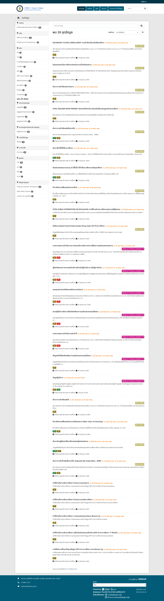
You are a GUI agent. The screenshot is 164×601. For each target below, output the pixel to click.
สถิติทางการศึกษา (140, 46)
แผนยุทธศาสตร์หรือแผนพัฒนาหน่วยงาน (68, 289)
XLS (54, 138)
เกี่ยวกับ (104, 8)
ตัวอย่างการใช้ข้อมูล (116, 8)
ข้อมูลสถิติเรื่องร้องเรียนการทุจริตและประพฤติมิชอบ (72, 355)
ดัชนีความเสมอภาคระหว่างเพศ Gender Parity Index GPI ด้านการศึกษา (79, 226)
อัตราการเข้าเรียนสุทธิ (61, 399)
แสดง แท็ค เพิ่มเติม (22, 99)
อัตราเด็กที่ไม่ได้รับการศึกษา (63, 148)
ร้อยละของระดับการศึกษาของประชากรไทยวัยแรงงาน (72, 64)
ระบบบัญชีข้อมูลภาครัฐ (114, 595)
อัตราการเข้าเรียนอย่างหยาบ (63, 86)
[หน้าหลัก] (18, 17)
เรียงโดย (111, 32)
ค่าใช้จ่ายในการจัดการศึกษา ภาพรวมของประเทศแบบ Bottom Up (77, 516)
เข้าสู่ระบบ (143, 2)
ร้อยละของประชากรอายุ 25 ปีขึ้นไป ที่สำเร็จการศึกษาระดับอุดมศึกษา (78, 167)
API (68, 569)
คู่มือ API (74, 569)
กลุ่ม (96, 8)
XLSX (54, 451)
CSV (54, 55)
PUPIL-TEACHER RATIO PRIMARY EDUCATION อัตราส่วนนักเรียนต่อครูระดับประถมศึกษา (86, 108)
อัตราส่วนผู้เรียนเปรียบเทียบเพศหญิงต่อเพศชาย (71, 441)
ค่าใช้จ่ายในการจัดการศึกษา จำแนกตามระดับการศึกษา (73, 499)
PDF (58, 257)
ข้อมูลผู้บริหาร (58, 377)
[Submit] (145, 9)
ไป (142, 32)
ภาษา (95, 582)
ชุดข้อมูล (81, 8)
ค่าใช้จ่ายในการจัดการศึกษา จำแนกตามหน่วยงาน (71, 483)
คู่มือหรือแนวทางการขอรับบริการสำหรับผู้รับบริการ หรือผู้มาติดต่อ (77, 267)
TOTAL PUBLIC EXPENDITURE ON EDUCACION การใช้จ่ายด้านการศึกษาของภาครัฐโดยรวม (87, 209)
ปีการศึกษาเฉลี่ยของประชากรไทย (65, 187)
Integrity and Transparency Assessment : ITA (133, 249)
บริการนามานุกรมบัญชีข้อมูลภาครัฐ (118, 597)
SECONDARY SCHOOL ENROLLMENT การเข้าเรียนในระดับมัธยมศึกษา (79, 42)
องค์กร (90, 8)
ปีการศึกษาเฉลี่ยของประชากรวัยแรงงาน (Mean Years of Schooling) (78, 421)
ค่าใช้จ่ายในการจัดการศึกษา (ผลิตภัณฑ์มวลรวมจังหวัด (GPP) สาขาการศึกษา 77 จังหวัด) (85, 532)
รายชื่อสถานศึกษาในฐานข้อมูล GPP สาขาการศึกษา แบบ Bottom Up (78, 549)
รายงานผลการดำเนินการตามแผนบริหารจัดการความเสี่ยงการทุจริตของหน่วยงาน (83, 245)
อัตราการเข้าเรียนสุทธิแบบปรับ (64, 128)
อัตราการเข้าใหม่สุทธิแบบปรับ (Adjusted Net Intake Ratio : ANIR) (77, 460)
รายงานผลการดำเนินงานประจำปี (65, 333)
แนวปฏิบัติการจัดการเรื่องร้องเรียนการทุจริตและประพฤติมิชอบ (76, 311)
